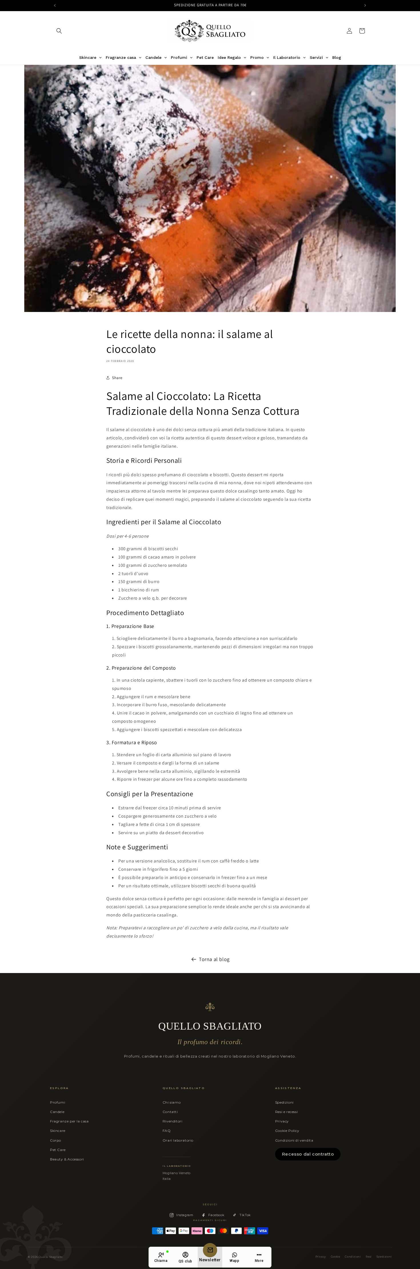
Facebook (216, 1215)
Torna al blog (214, 959)
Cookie (335, 1256)
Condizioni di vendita (294, 1140)
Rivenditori (173, 1121)
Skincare (57, 1130)
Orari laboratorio (178, 1140)
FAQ (167, 1130)
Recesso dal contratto (308, 1154)
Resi (368, 1256)
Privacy (282, 1121)
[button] (59, 31)
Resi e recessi (286, 1112)
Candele (57, 1112)
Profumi (57, 1102)
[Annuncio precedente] (55, 5)
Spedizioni (284, 1102)
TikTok (245, 1215)
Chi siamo (172, 1102)
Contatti (170, 1112)
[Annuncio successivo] (365, 5)
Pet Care (58, 1150)
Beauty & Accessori (67, 1159)
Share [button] (117, 377)
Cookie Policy (287, 1130)
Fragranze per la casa (69, 1121)
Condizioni (353, 1256)
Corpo (55, 1140)
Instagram (184, 1215)
